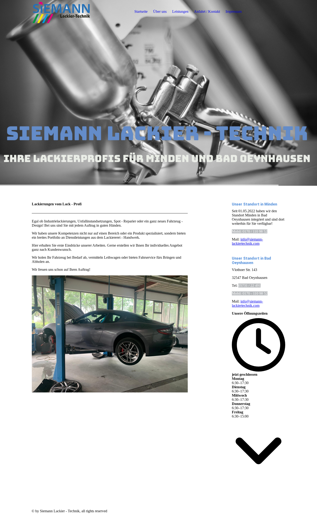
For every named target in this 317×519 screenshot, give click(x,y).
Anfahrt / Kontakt (207, 11)
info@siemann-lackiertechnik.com (247, 241)
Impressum (234, 11)
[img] (61, 11)
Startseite (141, 11)
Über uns (160, 11)
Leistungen (180, 11)
